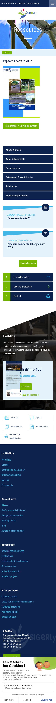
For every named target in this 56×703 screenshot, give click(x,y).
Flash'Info (17, 296)
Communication (13, 168)
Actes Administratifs (15, 159)
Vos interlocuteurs (10, 611)
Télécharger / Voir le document (20, 125)
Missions (5, 464)
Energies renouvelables (12, 515)
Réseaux (5, 505)
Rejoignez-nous (8, 616)
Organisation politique (11, 475)
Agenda (38, 418)
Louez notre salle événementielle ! (17, 601)
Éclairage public (8, 520)
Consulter (26, 386)
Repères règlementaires (17, 195)
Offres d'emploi (17, 427)
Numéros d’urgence (10, 606)
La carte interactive (22, 286)
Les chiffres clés (21, 277)
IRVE (3, 525)
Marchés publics (42, 427)
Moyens (5, 480)
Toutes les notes (28, 263)
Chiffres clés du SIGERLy (13, 469)
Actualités (14, 418)
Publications (11, 186)
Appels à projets (13, 150)
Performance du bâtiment (13, 510)
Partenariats (7, 485)
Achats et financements (12, 530)
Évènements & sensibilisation (19, 177)
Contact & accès (9, 596)
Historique (6, 459)
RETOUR (7, 53)
